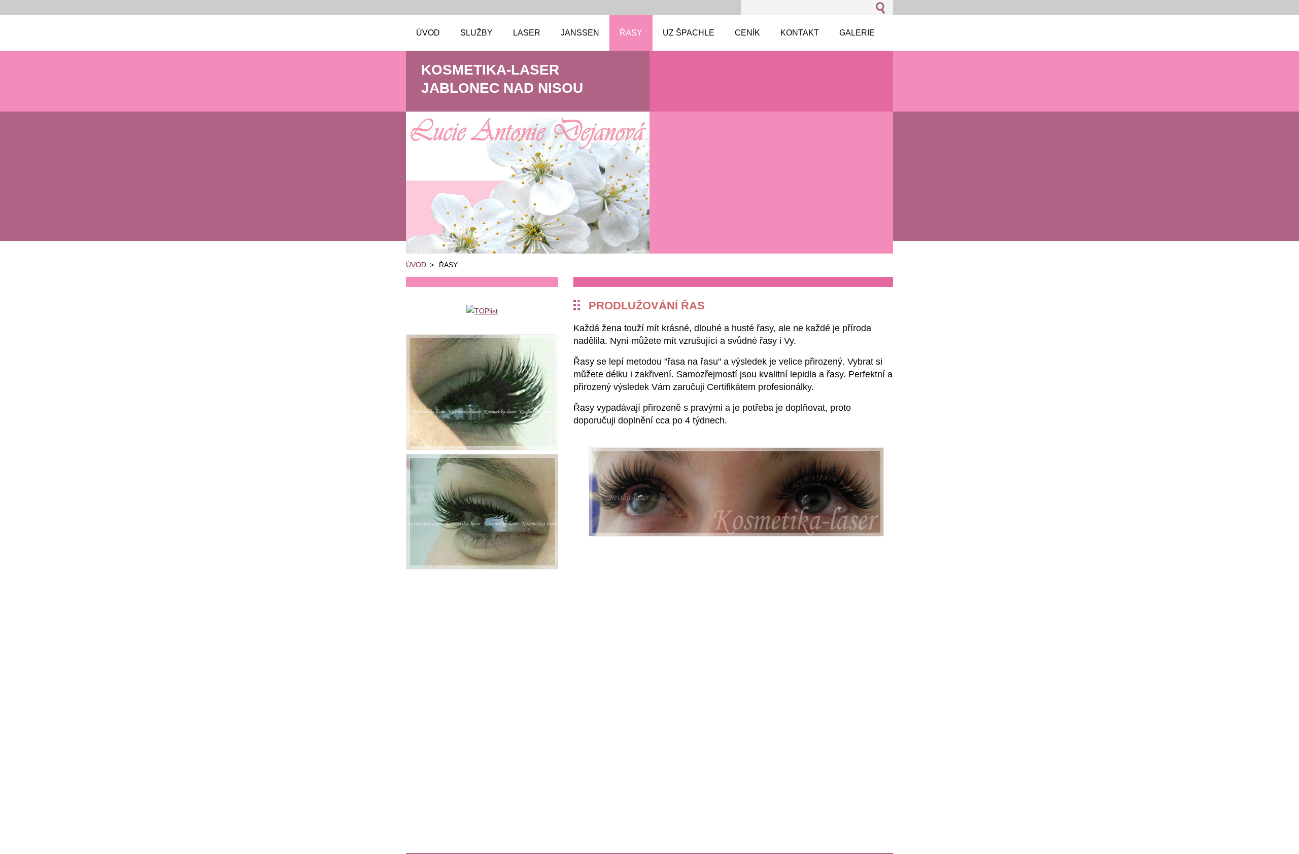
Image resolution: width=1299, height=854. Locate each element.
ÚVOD (416, 265)
